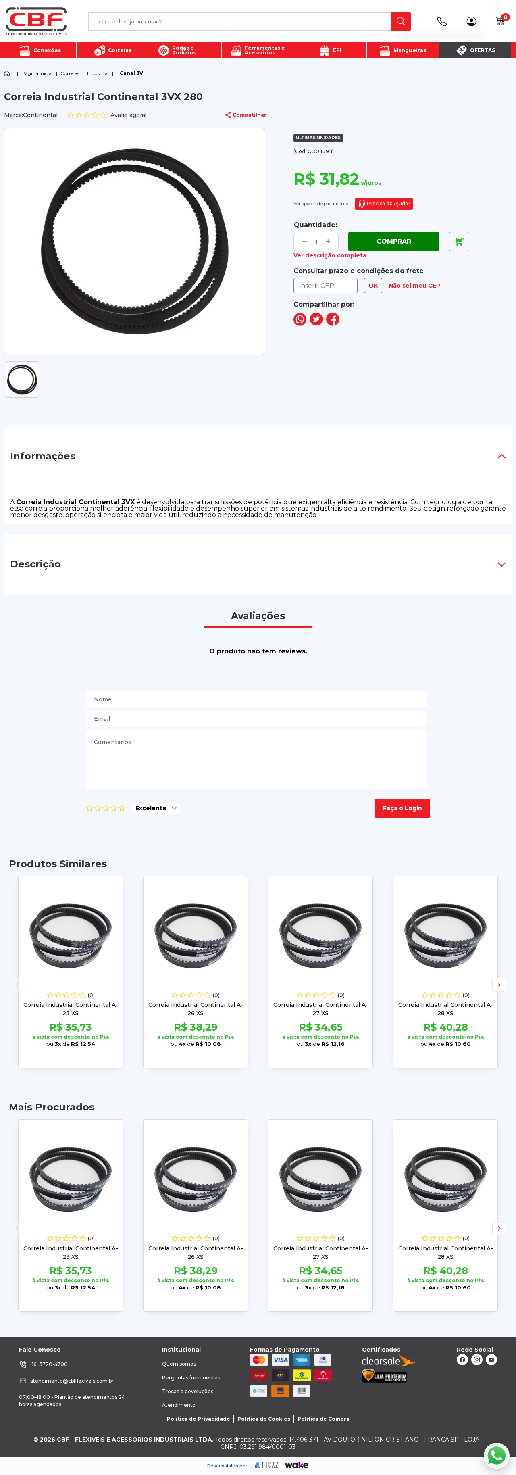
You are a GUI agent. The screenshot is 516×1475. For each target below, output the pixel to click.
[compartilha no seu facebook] (332, 324)
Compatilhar (249, 115)
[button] (499, 985)
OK (373, 285)
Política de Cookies (263, 1419)
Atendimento (179, 1405)
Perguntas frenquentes (191, 1378)
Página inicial (37, 73)
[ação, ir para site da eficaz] (267, 1466)
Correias (69, 73)
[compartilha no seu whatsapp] (299, 324)
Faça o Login (402, 808)
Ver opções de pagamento (320, 204)
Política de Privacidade (198, 1419)
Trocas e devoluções (187, 1391)
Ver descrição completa (329, 255)
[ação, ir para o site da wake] (297, 1465)
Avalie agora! (128, 115)
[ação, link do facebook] (462, 1359)
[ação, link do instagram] (477, 1359)
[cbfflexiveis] (36, 21)
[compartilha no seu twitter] (316, 324)
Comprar (394, 241)
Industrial (98, 73)
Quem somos (179, 1364)
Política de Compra (324, 1419)
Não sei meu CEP (414, 285)
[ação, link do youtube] (491, 1359)
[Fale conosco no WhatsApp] (497, 1456)
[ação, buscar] (401, 21)
